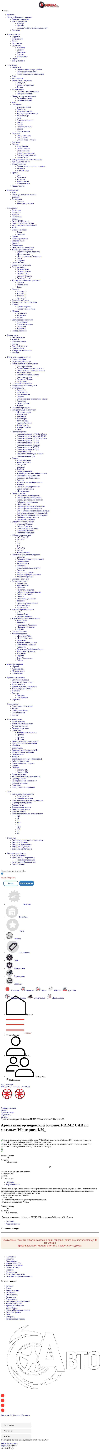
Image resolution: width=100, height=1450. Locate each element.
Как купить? (6, 1086)
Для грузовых (39, 998)
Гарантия (10, 1259)
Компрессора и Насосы (15, 1319)
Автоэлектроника (13, 1312)
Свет (8, 1314)
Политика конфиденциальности (19, 1276)
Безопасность (11, 1299)
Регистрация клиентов (15, 1274)
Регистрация (26, 883)
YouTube (7, 1436)
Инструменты (9, 1425)
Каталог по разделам (14, 1265)
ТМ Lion (57, 991)
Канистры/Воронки (14, 1303)
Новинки (30, 991)
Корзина (4, 1446)
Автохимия (10, 1292)
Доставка (16, 1086)
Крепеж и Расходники (15, 1306)
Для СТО (72, 991)
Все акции (15, 991)
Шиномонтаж (11, 1295)
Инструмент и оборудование (18, 1301)
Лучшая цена (11, 1272)
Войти (4, 1443)
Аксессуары (11, 1297)
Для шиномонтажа (18, 998)
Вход (10, 883)
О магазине (10, 1257)
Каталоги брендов (13, 1263)
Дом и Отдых (11, 1308)
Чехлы (8, 1288)
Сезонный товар (13, 1268)
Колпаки (9, 1286)
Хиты (43, 991)
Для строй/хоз (58, 998)
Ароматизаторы (12, 1290)
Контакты (26, 1086)
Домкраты (10, 1317)
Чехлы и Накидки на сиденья (18, 1310)
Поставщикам (11, 1261)
